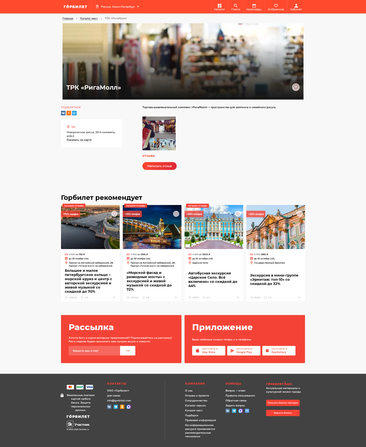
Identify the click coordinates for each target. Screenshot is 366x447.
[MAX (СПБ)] (129, 407)
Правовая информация (200, 420)
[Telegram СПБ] (116, 407)
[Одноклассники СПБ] (122, 407)
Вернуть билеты (283, 412)
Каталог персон (195, 405)
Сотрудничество (196, 400)
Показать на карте (79, 139)
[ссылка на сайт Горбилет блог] (284, 383)
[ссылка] (76, 6)
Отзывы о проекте (197, 395)
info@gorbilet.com (119, 400)
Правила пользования (240, 395)
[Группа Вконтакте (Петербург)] (109, 407)
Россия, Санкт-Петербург (118, 6)
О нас (189, 390)
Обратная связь (236, 400)
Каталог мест (194, 410)
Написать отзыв (159, 166)
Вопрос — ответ (236, 390)
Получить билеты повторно (283, 402)
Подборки (191, 415)
